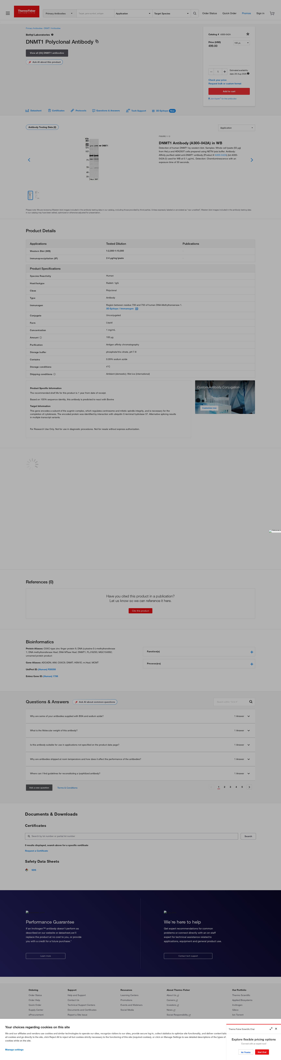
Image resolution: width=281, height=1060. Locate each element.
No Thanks (245, 1052)
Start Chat (262, 1052)
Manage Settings (14, 1049)
